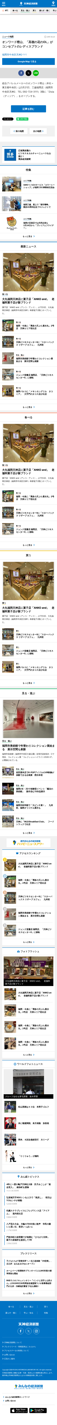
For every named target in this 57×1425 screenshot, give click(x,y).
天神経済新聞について (13, 1342)
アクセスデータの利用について (16, 1350)
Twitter (28, 1331)
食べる (15, 10)
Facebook (21, 1331)
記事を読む (28, 108)
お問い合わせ (9, 1355)
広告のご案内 (9, 1359)
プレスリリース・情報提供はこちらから (20, 1346)
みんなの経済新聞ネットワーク (28, 1387)
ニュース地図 (8, 36)
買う (34, 10)
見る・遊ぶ (25, 10)
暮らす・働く (44, 10)
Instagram (36, 1331)
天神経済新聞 (28, 4)
